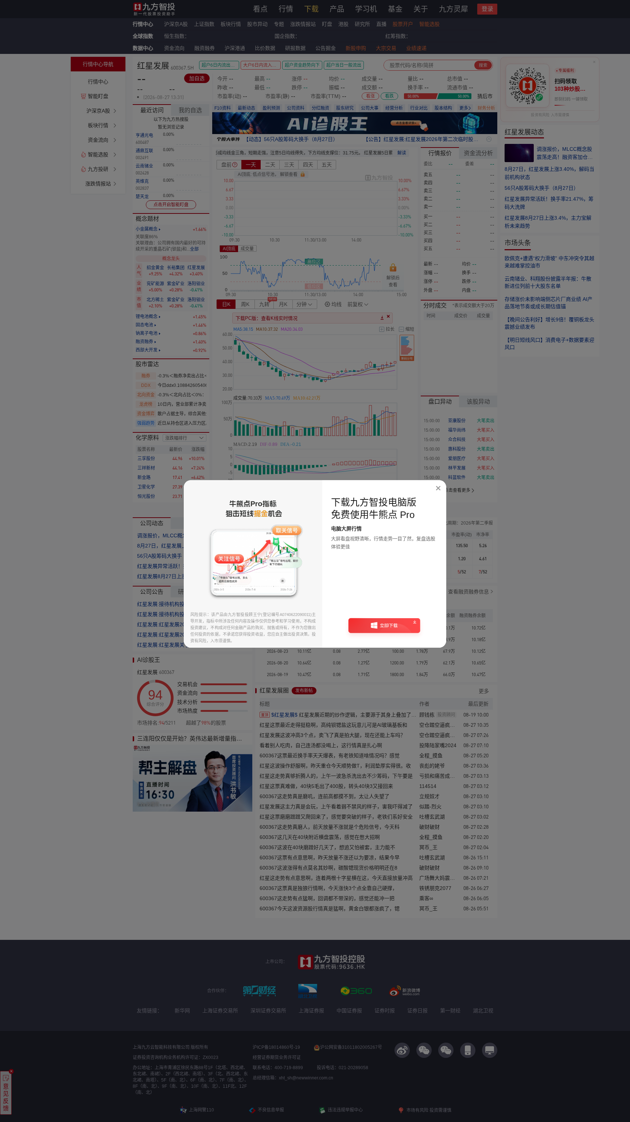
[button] (384, 628)
